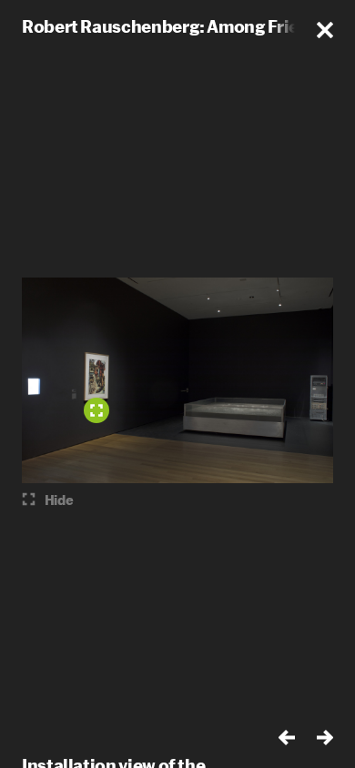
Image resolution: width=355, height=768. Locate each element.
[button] (325, 30)
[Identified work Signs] (96, 410)
